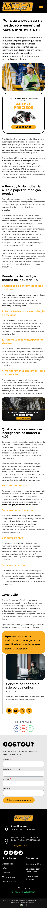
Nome (6, 760)
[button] (16, 728)
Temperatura (9, 877)
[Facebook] (9, 711)
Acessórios (7, 864)
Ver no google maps (20, 845)
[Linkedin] (29, 711)
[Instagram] (22, 711)
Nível (5, 868)
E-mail (6, 779)
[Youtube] (16, 711)
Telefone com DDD (12, 769)
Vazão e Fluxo (9, 881)
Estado (6, 789)
